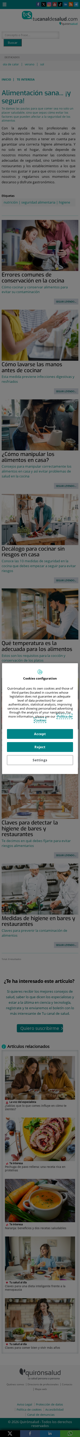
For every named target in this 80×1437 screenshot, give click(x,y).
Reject (40, 747)
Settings (40, 760)
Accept (40, 734)
